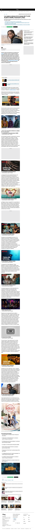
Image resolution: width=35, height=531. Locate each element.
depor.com (15, 528)
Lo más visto (3, 482)
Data (28, 517)
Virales (24, 521)
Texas (14, 11)
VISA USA (24, 11)
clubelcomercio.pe (8, 528)
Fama (24, 519)
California (12, 11)
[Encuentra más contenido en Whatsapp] (5, 26)
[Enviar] (1, 11)
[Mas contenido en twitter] (17, 523)
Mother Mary (22, 11)
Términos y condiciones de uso (16, 514)
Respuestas (24, 515)
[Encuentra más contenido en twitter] (3, 26)
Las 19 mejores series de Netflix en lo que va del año (13, 84)
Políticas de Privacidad (15, 515)
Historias (24, 523)
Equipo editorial (4, 516)
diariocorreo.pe (23, 528)
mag (30, 528)
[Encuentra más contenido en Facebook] (2, 26)
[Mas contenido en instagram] (19, 523)
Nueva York (16, 11)
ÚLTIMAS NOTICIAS (26, 30)
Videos (29, 515)
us (23, 517)
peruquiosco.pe (27, 528)
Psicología (19, 11)
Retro (29, 519)
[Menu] (2, 9)
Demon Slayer (27, 11)
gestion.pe (12, 528)
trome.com (19, 528)
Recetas (29, 521)
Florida (9, 11)
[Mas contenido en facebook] (16, 523)
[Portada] (4, 515)
